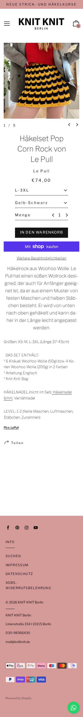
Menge (23, 215)
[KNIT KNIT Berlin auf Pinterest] (17, 527)
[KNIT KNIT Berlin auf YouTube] (35, 527)
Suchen (13, 556)
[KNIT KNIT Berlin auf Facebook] (8, 527)
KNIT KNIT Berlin (30, 602)
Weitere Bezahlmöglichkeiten (41, 258)
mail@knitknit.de (18, 642)
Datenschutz (19, 574)
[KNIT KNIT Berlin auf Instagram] (26, 527)
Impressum (17, 565)
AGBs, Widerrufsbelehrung (28, 585)
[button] (69, 125)
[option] (41, 81)
